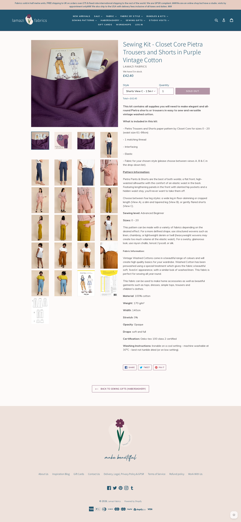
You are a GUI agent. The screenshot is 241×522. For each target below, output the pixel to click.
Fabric (110, 16)
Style (126, 85)
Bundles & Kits (156, 16)
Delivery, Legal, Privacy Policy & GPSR (124, 474)
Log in (139, 24)
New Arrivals (81, 16)
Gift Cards (105, 24)
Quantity (164, 85)
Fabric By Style (130, 16)
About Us (43, 474)
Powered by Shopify (133, 501)
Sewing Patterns (83, 20)
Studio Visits (158, 20)
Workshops (123, 24)
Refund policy (176, 474)
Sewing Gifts (135, 20)
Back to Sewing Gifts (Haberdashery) (123, 388)
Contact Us (94, 474)
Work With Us (195, 474)
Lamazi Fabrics (114, 501)
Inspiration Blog (61, 474)
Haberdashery (110, 20)
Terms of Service (156, 474)
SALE (97, 16)
